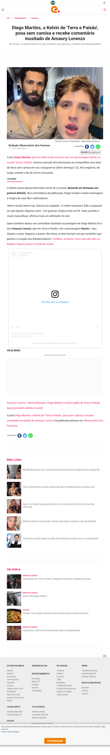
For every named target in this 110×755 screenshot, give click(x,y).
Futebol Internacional (66, 688)
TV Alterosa (38, 707)
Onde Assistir (62, 694)
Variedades (37, 690)
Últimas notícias (89, 676)
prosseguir (55, 740)
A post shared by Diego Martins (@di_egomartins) (55, 343)
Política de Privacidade (10, 732)
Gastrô (85, 693)
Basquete (61, 682)
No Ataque (62, 666)
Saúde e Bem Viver (15, 688)
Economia (11, 676)
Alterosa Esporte (39, 717)
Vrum (84, 666)
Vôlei (59, 679)
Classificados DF (89, 673)
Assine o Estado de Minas (15, 699)
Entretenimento (20, 18)
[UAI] (52, 3)
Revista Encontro (91, 683)
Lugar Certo (13, 707)
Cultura (10, 685)
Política (10, 673)
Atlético (60, 673)
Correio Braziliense (42, 724)
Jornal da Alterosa (40, 714)
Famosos (34, 18)
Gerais (10, 670)
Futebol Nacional (64, 685)
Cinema (35, 684)
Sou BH (10, 721)
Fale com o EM (13, 694)
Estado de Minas (15, 666)
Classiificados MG (90, 670)
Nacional (11, 682)
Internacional (13, 679)
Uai (8, 18)
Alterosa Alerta (38, 711)
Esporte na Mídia (64, 691)
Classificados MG (14, 711)
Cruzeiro (60, 676)
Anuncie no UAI (39, 666)
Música (35, 687)
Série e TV (36, 681)
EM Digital (11, 691)
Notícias (85, 687)
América (60, 670)
